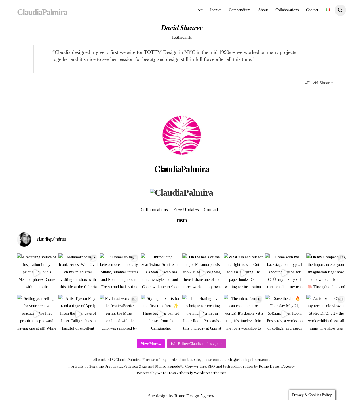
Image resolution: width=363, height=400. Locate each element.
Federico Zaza (135, 366)
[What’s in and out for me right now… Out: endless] (243, 273)
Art (200, 10)
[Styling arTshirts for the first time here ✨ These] (161, 314)
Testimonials (182, 37)
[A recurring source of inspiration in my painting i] (37, 273)
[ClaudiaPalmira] (181, 192)
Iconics (215, 10)
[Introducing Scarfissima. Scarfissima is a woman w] (161, 273)
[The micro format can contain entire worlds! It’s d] (243, 314)
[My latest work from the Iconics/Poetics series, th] (120, 314)
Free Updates (186, 209)
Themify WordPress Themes (203, 372)
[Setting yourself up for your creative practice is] (37, 314)
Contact (312, 10)
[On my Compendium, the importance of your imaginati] (326, 273)
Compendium (239, 10)
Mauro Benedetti (169, 366)
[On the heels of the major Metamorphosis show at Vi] (202, 273)
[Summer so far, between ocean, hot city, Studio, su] (120, 273)
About (263, 10)
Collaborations (287, 10)
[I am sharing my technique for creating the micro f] (202, 314)
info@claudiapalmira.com (248, 359)
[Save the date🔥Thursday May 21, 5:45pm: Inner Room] (285, 314)
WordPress (166, 372)
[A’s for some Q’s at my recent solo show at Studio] (326, 314)
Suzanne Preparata (105, 366)
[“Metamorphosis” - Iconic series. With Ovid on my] (78, 273)
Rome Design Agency (277, 366)
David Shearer (181, 27)
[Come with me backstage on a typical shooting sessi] (285, 273)
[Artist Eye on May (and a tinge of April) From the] (78, 314)
